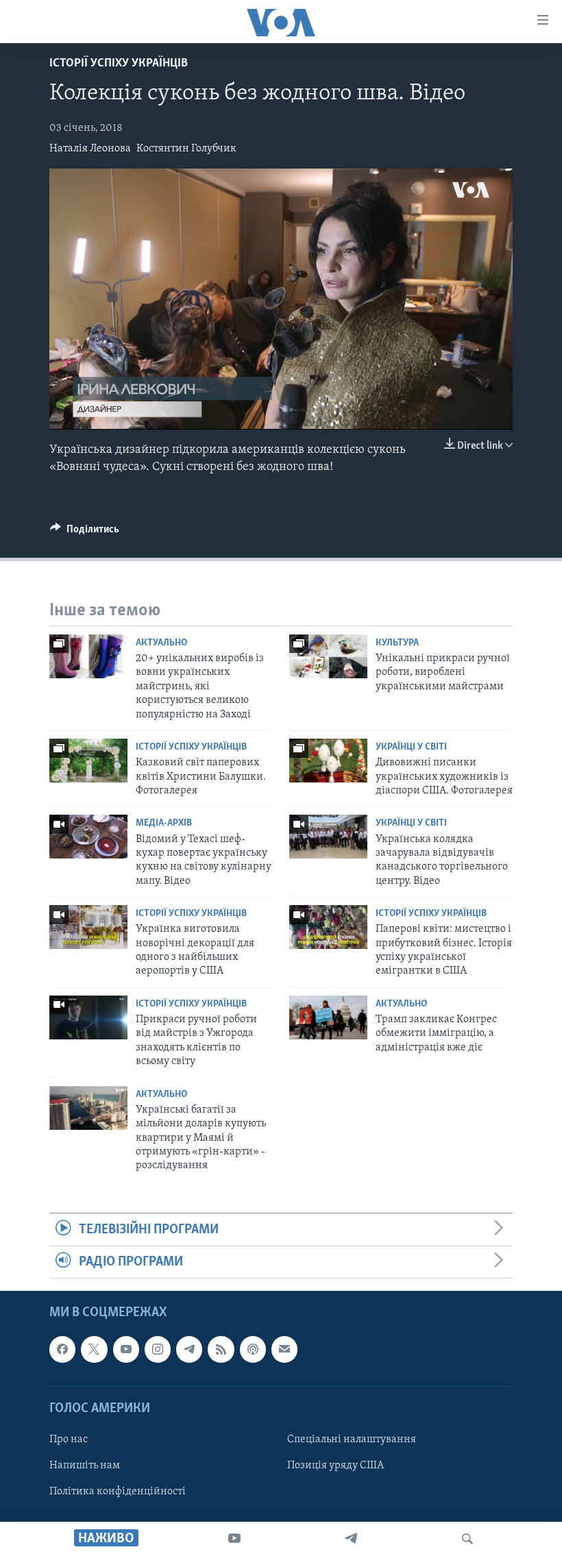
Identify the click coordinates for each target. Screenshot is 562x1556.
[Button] (84, 532)
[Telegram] (351, 1539)
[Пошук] (467, 1539)
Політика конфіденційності (117, 1491)
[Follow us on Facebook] (62, 1350)
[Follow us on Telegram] (189, 1350)
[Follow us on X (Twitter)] (94, 1350)
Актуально (161, 643)
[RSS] (221, 1350)
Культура (397, 643)
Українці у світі (411, 747)
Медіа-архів (164, 823)
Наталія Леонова (90, 148)
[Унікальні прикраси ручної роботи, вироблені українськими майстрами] (328, 656)
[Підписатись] (284, 1350)
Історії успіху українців (118, 64)
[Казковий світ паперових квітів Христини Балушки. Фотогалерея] (88, 760)
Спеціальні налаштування (351, 1439)
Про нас (68, 1439)
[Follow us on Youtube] (126, 1350)
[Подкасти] (253, 1350)
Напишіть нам (84, 1465)
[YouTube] (234, 1539)
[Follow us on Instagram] (158, 1350)
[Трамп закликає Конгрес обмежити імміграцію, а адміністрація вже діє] (328, 1017)
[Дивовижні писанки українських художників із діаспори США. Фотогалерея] (328, 760)
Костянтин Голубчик (186, 148)
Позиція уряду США (335, 1465)
